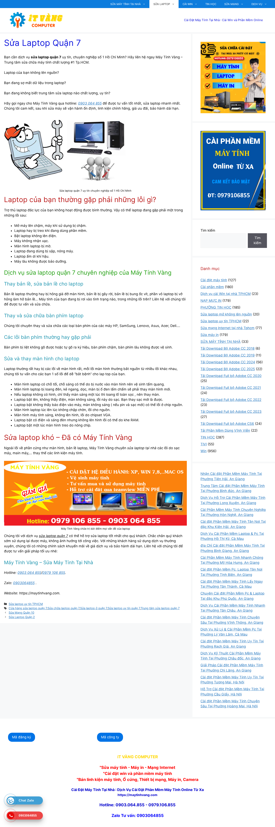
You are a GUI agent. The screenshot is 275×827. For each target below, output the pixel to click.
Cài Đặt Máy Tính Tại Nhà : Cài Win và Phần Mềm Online (223, 20)
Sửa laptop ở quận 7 (93, 608)
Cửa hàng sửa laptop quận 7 (28, 608)
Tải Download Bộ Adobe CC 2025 (228, 369)
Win (204, 451)
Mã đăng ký (21, 737)
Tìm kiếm (208, 230)
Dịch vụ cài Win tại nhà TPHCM (226, 294)
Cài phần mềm (212, 287)
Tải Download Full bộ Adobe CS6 (227, 424)
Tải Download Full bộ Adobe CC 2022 (231, 400)
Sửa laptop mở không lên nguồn (226, 314)
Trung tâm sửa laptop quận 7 (160, 608)
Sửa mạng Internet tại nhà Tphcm (227, 328)
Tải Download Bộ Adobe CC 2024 (228, 362)
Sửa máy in (210, 335)
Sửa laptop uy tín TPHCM (26, 604)
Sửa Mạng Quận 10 (21, 612)
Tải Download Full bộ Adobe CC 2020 (231, 376)
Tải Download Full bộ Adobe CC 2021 (231, 388)
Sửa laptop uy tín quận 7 (124, 608)
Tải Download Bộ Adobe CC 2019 (228, 355)
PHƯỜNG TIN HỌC (216, 307)
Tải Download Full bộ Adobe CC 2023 (231, 412)
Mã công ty (110, 737)
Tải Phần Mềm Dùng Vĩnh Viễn (225, 430)
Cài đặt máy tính (214, 280)
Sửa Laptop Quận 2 (22, 617)
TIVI (204, 444)
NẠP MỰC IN (211, 301)
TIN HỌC (210, 4)
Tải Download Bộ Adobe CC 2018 (227, 348)
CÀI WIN (188, 4)
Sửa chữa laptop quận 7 (63, 608)
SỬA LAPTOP (161, 4)
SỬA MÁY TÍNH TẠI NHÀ (125, 4)
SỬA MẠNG (231, 4)
